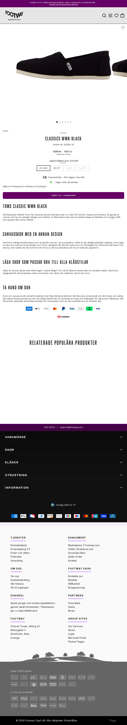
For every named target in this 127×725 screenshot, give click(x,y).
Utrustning (16, 475)
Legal (71, 633)
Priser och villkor (20, 552)
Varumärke (15, 437)
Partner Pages (76, 641)
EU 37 (57, 168)
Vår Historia (17, 583)
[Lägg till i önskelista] (123, 28)
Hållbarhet (74, 583)
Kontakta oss (75, 576)
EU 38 (69, 168)
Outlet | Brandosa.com (80, 549)
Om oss (15, 576)
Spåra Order (75, 556)
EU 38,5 (82, 168)
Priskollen (16, 556)
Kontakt (72, 560)
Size (63, 163)
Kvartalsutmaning (20, 580)
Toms (63, 133)
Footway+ (42, 186)
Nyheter (72, 580)
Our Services (75, 626)
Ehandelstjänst (19, 545)
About (71, 630)
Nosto (71, 610)
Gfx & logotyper (20, 587)
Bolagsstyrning (76, 587)
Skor (9, 449)
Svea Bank (74, 603)
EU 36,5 (43, 168)
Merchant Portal (77, 637)
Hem (5, 131)
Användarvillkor (77, 552)
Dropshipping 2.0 (20, 549)
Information (17, 487)
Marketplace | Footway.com (84, 545)
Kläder (12, 462)
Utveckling (17, 560)
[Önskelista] (116, 15)
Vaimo (71, 606)
